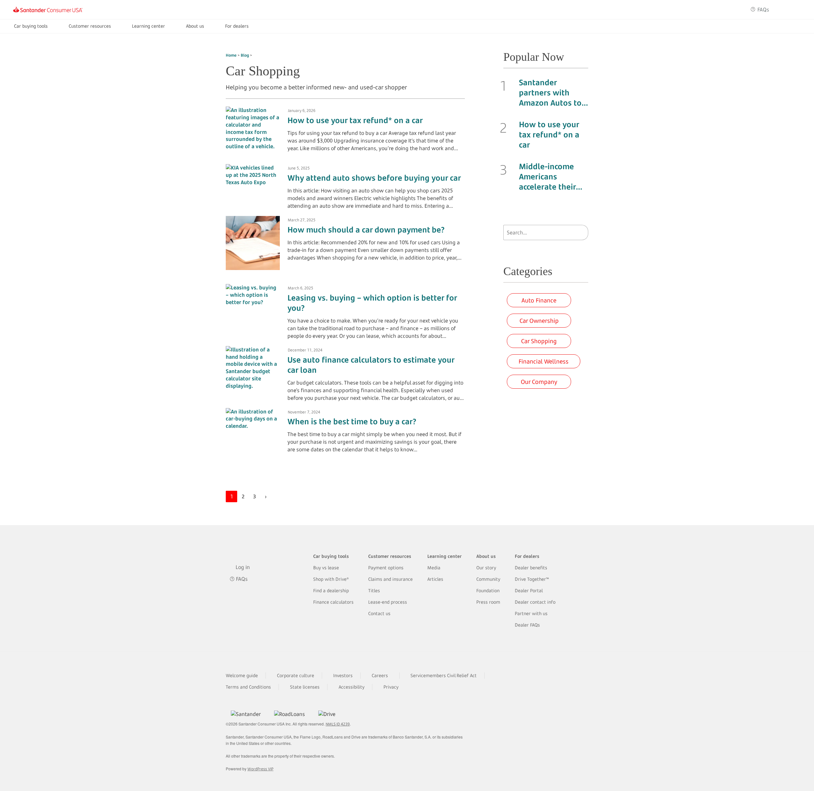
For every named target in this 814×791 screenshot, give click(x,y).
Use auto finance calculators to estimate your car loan (370, 365)
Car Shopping (539, 341)
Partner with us (531, 613)
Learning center (148, 26)
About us (195, 26)
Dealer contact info (535, 602)
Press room (488, 602)
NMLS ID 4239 (338, 724)
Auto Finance (538, 300)
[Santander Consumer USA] (47, 9)
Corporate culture (295, 675)
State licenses (305, 687)
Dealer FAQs (527, 625)
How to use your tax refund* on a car (355, 120)
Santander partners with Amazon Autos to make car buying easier (550, 92)
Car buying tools (31, 26)
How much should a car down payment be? (366, 230)
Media (433, 568)
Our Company (539, 381)
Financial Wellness (544, 361)
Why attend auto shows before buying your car (374, 178)
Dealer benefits (531, 568)
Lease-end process (387, 602)
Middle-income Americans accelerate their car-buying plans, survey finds (551, 176)
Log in (790, 9)
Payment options (386, 568)
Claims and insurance (390, 579)
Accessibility (351, 687)
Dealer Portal (529, 590)
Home (231, 55)
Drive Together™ (532, 579)
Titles (374, 590)
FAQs (763, 9)
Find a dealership (331, 590)
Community (488, 579)
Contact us (379, 613)
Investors (343, 675)
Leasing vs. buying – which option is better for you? (372, 303)
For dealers (237, 26)
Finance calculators (333, 602)
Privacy (390, 687)
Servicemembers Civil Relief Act (443, 675)
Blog (245, 55)
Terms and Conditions (248, 687)
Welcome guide (242, 675)
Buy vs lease (326, 568)
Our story (486, 568)
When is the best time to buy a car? (351, 421)
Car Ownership (539, 320)
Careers (380, 675)
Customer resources (90, 26)
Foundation (488, 590)
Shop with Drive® (331, 579)
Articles (435, 579)
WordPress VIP (260, 769)
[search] (581, 232)
